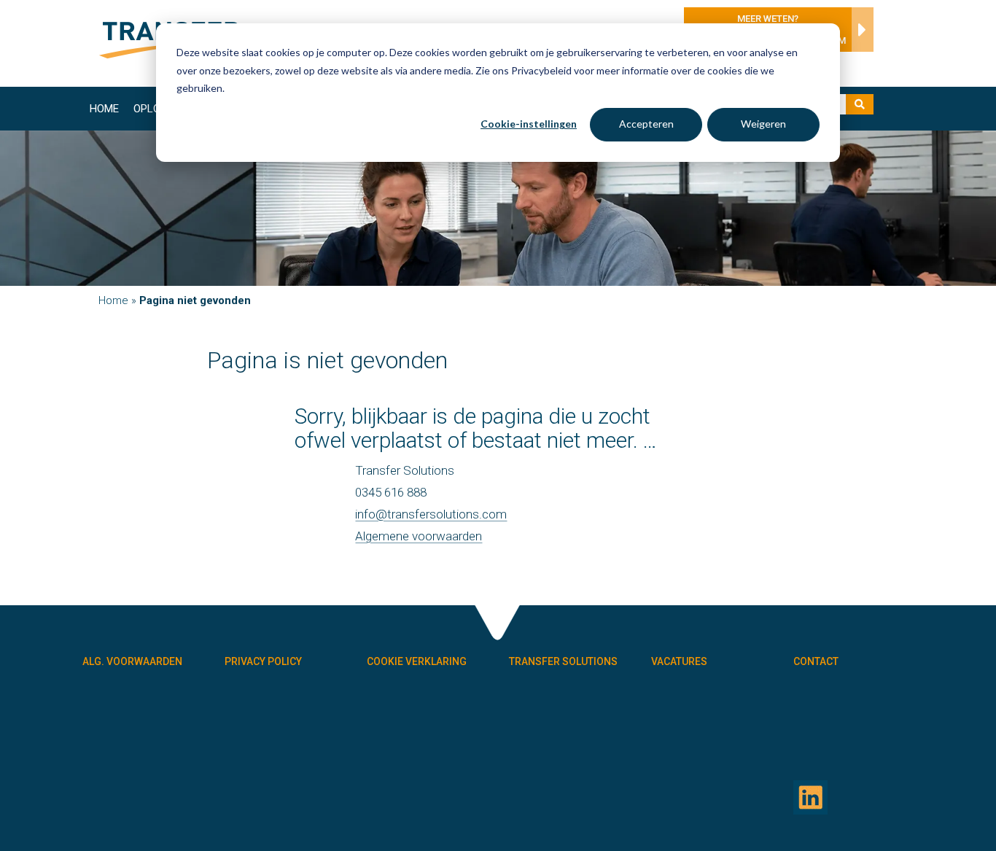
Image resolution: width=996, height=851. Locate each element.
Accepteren (646, 123)
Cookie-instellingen (529, 123)
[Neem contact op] (859, 33)
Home (104, 108)
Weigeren (763, 123)
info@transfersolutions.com (431, 514)
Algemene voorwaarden (418, 536)
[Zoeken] (860, 104)
